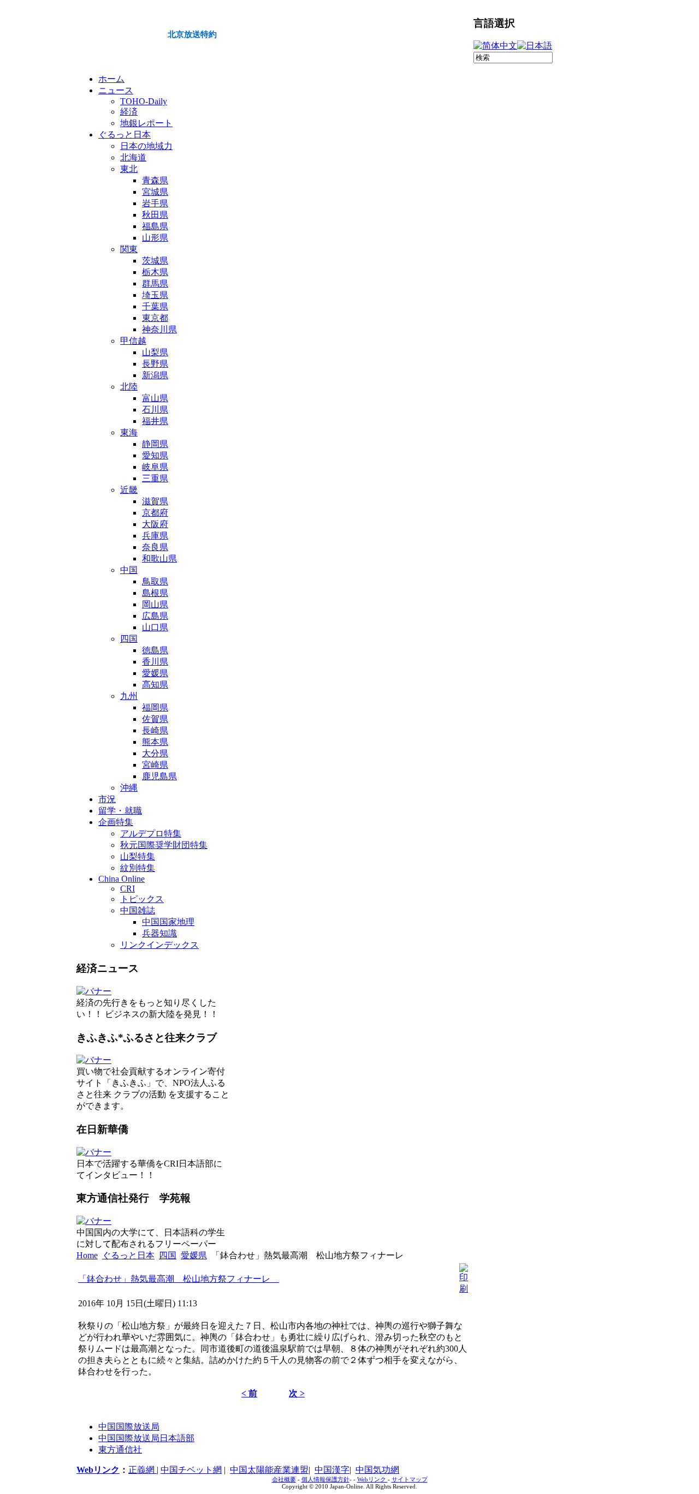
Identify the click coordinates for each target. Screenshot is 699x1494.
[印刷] (463, 1288)
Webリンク (98, 1469)
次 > (297, 1393)
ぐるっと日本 (128, 1255)
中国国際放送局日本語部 (146, 1438)
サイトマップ (410, 1480)
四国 (167, 1255)
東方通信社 (120, 1449)
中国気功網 (377, 1469)
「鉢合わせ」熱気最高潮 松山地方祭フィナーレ (178, 1278)
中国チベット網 (191, 1469)
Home (87, 1255)
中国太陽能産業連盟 (269, 1469)
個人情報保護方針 (325, 1480)
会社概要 (284, 1480)
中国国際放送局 (128, 1426)
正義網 (142, 1469)
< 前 (249, 1393)
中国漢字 (332, 1469)
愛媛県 (194, 1255)
